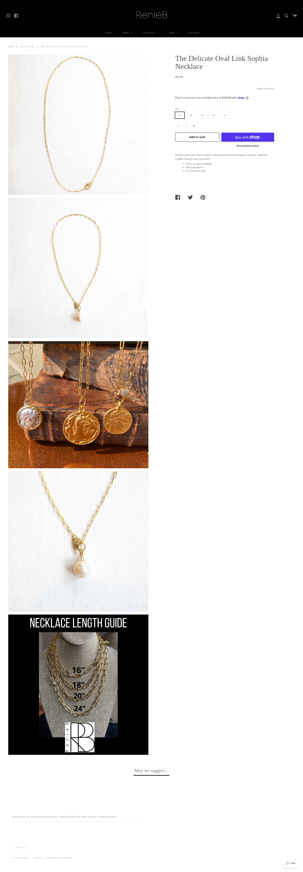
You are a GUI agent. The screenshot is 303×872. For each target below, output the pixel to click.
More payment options (248, 145)
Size (177, 109)
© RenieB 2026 (20, 858)
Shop (172, 32)
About (126, 32)
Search (38, 858)
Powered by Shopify (59, 858)
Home (109, 32)
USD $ (19, 847)
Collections (149, 32)
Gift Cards (194, 32)
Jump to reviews (265, 88)
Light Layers (27, 47)
